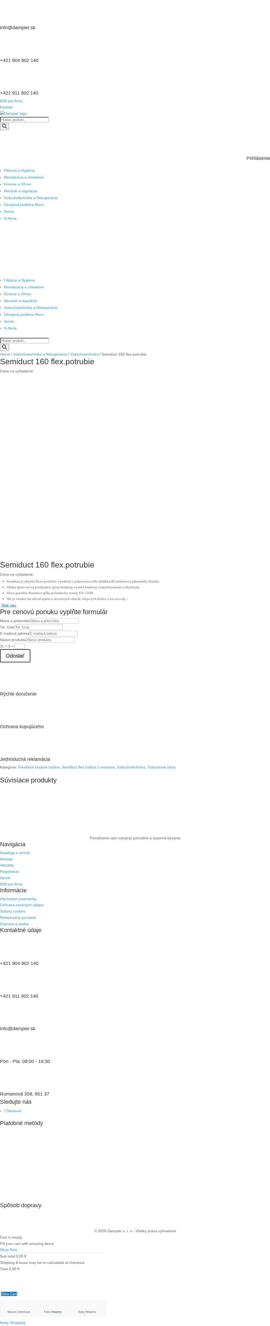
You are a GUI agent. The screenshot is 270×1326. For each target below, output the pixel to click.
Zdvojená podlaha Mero (24, 205)
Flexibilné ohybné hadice (39, 767)
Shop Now (8, 1250)
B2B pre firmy (11, 101)
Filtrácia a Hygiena (19, 170)
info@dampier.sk (17, 27)
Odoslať (15, 656)
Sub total (7, 1256)
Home (5, 354)
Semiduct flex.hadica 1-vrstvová (88, 767)
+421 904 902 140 (19, 60)
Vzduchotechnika (84, 354)
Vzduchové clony (161, 767)
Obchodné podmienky (18, 899)
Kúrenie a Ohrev (17, 184)
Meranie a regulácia (20, 191)
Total (4, 1269)
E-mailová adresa (14, 633)
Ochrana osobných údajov (22, 905)
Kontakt (6, 107)
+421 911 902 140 (19, 93)
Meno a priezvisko (15, 621)
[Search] (4, 126)
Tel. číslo (7, 627)
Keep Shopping (13, 1322)
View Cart (9, 1294)
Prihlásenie (258, 158)
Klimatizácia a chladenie (24, 177)
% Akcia (10, 218)
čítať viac (8, 605)
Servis (9, 211)
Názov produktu (13, 640)
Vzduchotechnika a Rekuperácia (30, 198)
